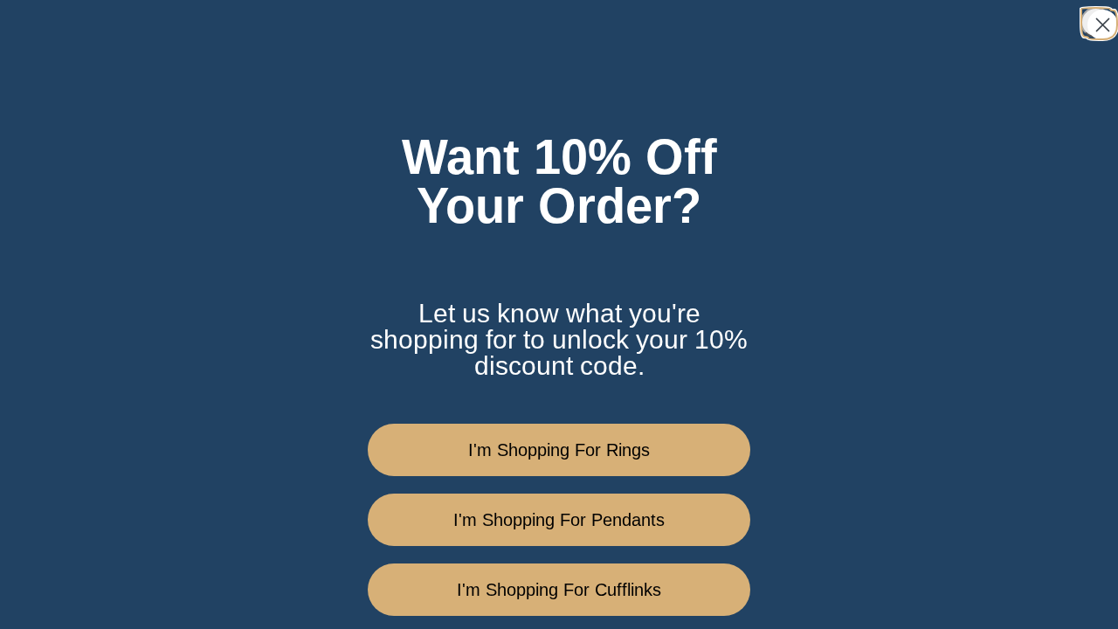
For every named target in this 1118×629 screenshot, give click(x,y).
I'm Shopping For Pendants (559, 519)
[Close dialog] (1095, 22)
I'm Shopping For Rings (559, 450)
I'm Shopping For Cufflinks (559, 589)
